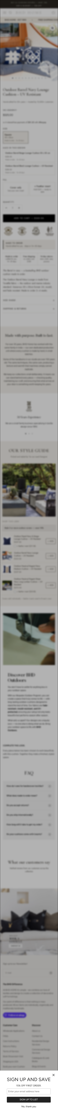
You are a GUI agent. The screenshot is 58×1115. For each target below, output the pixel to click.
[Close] (53, 1075)
